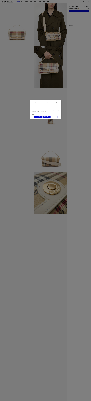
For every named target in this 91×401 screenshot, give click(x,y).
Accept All (38, 116)
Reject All (46, 116)
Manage (54, 116)
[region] (45, 109)
